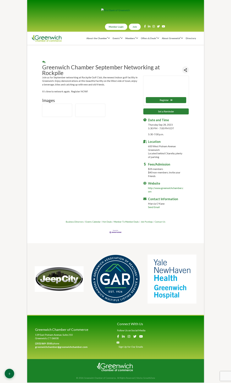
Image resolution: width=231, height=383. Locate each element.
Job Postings (147, 222)
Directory (191, 38)
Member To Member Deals (126, 222)
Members (130, 38)
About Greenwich (171, 38)
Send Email (154, 207)
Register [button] (164, 100)
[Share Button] (185, 69)
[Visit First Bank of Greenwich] (115, 10)
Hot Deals (107, 222)
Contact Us (160, 222)
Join (135, 26)
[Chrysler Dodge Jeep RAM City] (59, 279)
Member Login (116, 26)
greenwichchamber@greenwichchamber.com (61, 346)
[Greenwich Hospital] (172, 279)
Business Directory (75, 222)
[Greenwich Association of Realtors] (115, 279)
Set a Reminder (166, 111)
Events (116, 38)
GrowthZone (149, 378)
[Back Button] (43, 62)
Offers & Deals (148, 38)
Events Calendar (93, 222)
